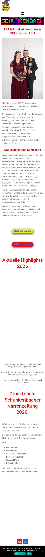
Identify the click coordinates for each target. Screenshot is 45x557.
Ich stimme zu (19, 554)
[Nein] (42, 551)
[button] (22, 13)
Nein (29, 554)
